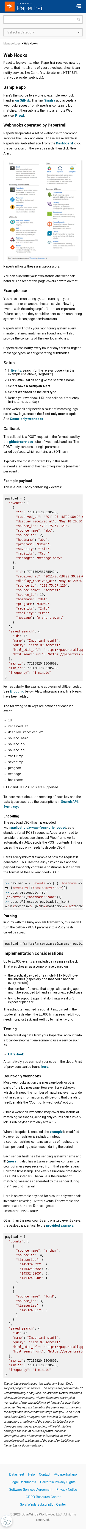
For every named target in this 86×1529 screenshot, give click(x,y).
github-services (21, 442)
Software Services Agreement (30, 1489)
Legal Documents (23, 1481)
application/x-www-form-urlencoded (38, 827)
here (44, 1066)
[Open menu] (78, 7)
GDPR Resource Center (43, 1496)
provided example (59, 1225)
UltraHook (16, 1054)
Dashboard (64, 143)
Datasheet (16, 1474)
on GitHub (22, 100)
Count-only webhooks (26, 419)
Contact (44, 1474)
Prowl (19, 115)
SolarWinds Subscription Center (43, 1504)
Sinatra (49, 100)
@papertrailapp (65, 1474)
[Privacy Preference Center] (6, 1521)
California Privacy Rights (57, 1481)
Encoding (17, 691)
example (56, 1132)
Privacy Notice (66, 1489)
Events (16, 370)
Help (31, 1474)
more (12, 1161)
